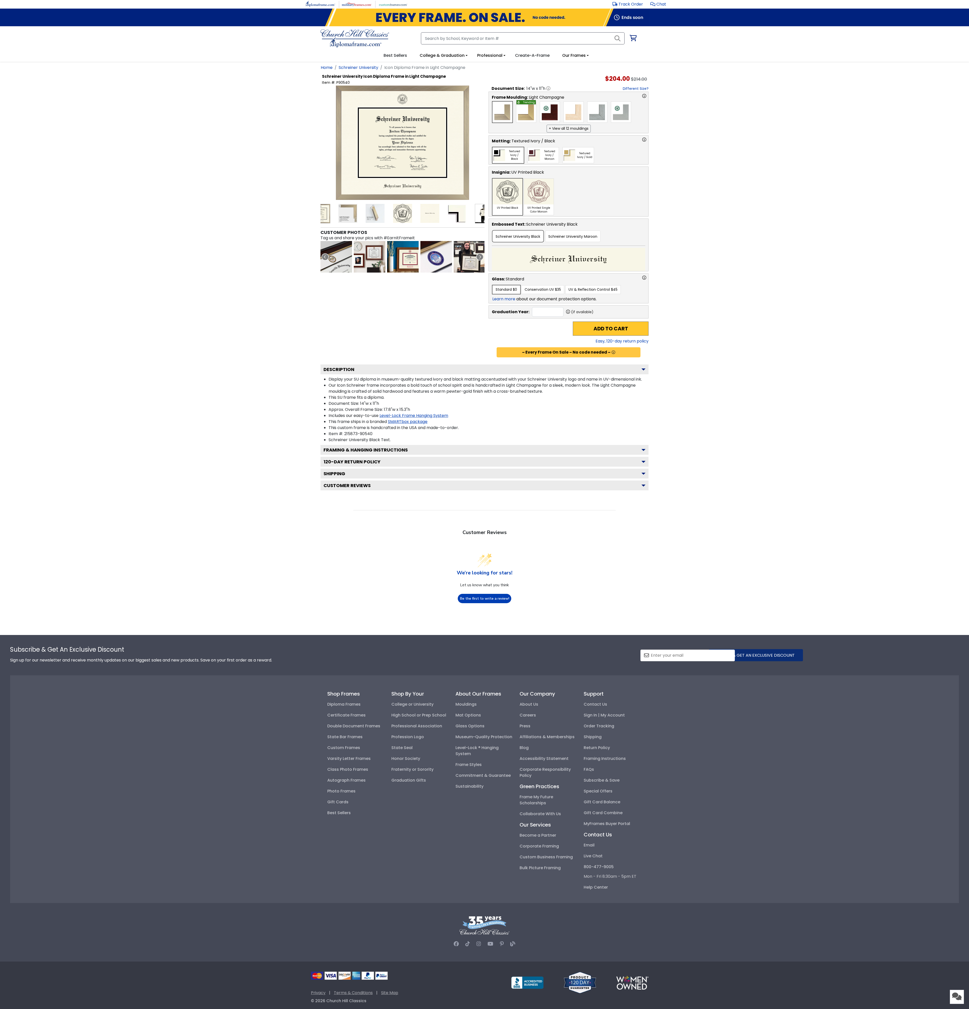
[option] (502, 112)
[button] (658, 4)
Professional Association (416, 726)
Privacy (318, 993)
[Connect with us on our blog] (512, 943)
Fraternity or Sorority (412, 769)
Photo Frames (341, 791)
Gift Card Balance (602, 802)
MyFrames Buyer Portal (607, 824)
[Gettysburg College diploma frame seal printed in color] (436, 257)
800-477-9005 (599, 867)
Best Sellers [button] (395, 55)
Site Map (389, 993)
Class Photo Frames (347, 769)
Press (525, 726)
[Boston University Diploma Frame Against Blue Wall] (403, 257)
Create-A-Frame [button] (532, 55)
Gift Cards (337, 802)
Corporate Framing (539, 846)
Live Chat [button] (593, 856)
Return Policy (597, 748)
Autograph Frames (346, 780)
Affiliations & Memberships (547, 737)
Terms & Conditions (353, 993)
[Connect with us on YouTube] (490, 943)
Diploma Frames (344, 704)
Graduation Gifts (408, 780)
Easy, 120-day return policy (622, 341)
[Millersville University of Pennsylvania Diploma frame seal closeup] (336, 257)
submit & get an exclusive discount (756, 655)
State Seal (402, 748)
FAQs (589, 769)
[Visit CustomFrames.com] (393, 4)
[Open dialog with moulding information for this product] (644, 96)
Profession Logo (407, 737)
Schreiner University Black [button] (518, 236)
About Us (529, 704)
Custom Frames (343, 748)
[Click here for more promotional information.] (613, 352)
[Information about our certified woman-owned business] (632, 982)
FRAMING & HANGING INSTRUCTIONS (366, 450)
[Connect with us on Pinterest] (502, 943)
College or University (412, 704)
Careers (528, 715)
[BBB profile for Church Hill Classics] (527, 982)
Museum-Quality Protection (483, 737)
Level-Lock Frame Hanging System (414, 415)
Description (339, 369)
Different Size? (636, 88)
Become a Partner (538, 835)
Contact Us (595, 704)
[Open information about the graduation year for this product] (568, 312)
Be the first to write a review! (484, 598)
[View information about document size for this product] (548, 88)
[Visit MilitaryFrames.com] (356, 4)
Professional (489, 55)
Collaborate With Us (540, 814)
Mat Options (468, 715)
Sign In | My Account (604, 715)
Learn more (503, 299)
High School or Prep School (418, 715)
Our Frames (574, 55)
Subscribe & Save (602, 780)
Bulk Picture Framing (540, 868)
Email (589, 845)
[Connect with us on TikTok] (467, 943)
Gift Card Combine (603, 813)
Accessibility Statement (544, 758)
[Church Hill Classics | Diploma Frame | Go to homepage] (354, 38)
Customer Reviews (347, 485)
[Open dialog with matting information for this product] (644, 140)
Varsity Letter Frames (349, 758)
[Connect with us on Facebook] (456, 943)
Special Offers (598, 791)
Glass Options (469, 726)
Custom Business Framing (546, 857)
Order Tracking (599, 726)
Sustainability (469, 786)
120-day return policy (352, 462)
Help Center (596, 887)
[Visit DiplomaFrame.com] (320, 4)
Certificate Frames (346, 715)
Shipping (334, 473)
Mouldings (466, 704)
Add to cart (611, 328)
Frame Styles (468, 764)
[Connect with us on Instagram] (478, 943)
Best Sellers (339, 813)
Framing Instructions (605, 758)
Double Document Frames (353, 726)
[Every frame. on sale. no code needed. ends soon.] (484, 17)
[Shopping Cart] (633, 39)
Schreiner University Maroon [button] (572, 236)
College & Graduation (442, 55)
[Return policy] (580, 982)
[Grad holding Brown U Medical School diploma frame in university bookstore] (469, 257)
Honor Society (405, 758)
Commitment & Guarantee (483, 775)
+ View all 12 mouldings (568, 128)
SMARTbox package (407, 421)
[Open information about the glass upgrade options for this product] (644, 278)
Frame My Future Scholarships (536, 800)
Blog (524, 748)
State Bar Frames (345, 737)
